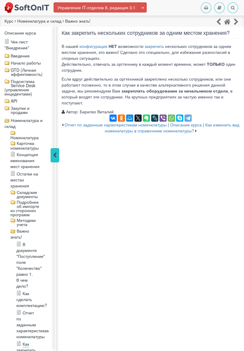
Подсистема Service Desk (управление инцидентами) (19, 87)
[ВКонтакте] (113, 118)
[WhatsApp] (171, 118)
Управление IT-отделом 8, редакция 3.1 (96, 7)
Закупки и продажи (20, 110)
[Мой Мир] (129, 118)
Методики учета (26, 222)
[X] (138, 118)
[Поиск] (233, 7)
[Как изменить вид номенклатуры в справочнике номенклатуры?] (236, 21)
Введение (20, 56)
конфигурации (93, 46)
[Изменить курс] (143, 7)
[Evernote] (146, 118)
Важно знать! (19, 234)
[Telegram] (188, 118)
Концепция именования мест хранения (25, 160)
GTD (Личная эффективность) (27, 72)
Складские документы (27, 194)
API (14, 101)
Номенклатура (24, 137)
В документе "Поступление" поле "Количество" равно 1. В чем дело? (30, 265)
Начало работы (26, 63)
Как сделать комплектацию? (31, 299)
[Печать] (206, 7)
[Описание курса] (227, 21)
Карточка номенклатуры (24, 145)
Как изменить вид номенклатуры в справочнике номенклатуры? (172, 128)
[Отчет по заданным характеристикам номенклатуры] (218, 21)
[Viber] (163, 118)
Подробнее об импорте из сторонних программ (24, 208)
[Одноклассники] (121, 118)
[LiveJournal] (154, 118)
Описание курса (20, 33)
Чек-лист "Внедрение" (16, 45)
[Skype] (179, 118)
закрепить (154, 46)
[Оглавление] (219, 7)
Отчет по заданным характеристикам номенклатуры (33, 324)
